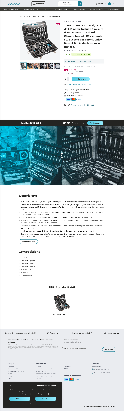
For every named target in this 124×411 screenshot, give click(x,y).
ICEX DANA (39, 378)
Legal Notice (67, 366)
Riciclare (66, 371)
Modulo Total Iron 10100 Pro (44, 376)
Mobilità (10, 376)
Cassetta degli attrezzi (82, 105)
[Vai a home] (21, 16)
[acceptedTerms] (63, 348)
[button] (58, 66)
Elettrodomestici (13, 369)
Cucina (10, 373)
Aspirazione (11, 366)
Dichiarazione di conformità (44, 369)
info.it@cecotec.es (97, 366)
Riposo (10, 378)
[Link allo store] (14, 4)
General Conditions (41, 371)
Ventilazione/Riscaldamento (16, 371)
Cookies (38, 366)
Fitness (10, 380)
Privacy (66, 368)
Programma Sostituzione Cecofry (45, 373)
